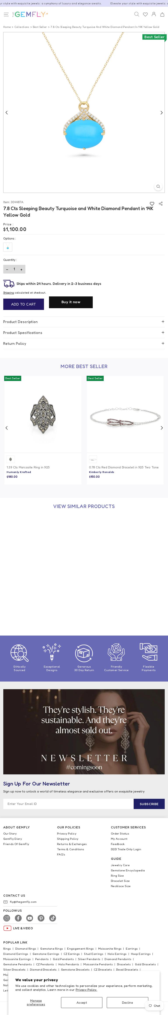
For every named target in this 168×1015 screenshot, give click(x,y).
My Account (119, 838)
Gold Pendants (63, 959)
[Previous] (6, 112)
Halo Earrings (117, 953)
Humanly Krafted (19, 472)
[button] (162, 14)
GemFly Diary (12, 838)
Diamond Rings (25, 948)
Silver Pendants (89, 959)
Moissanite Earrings (17, 959)
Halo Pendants (68, 964)
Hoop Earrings (141, 953)
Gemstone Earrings (46, 953)
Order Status (120, 833)
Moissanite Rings (110, 948)
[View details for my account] (154, 17)
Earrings (132, 948)
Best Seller (40, 27)
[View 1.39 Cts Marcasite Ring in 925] (42, 414)
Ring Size (117, 875)
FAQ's (61, 854)
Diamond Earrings (15, 953)
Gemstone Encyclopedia (128, 870)
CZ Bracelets (103, 969)
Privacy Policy (66, 833)
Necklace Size (121, 886)
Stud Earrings (93, 953)
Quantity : (10, 260)
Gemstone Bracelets (75, 969)
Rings (7, 948)
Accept (82, 1002)
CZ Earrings (72, 953)
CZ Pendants (45, 964)
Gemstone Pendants (17, 964)
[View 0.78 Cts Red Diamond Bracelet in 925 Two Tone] (125, 414)
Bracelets (124, 964)
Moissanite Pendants (98, 964)
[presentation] (6, 427)
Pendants (42, 959)
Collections (21, 27)
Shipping (8, 292)
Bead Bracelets (127, 969)
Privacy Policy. (86, 989)
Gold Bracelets (145, 964)
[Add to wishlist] (151, 203)
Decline (127, 1002)
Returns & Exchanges (72, 844)
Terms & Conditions (70, 849)
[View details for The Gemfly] (27, 14)
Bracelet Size (120, 880)
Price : (8, 224)
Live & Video (23, 928)
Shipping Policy (67, 838)
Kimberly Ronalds (101, 472)
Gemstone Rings (51, 948)
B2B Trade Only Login (126, 849)
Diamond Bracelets (43, 969)
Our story (10, 833)
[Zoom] (158, 186)
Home (7, 27)
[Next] (161, 112)
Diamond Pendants (118, 959)
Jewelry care (120, 865)
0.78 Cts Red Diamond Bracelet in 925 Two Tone (124, 467)
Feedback (118, 844)
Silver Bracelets (14, 969)
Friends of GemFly (16, 844)
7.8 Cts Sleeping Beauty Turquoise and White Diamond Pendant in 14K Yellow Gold (39, 609)
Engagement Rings (80, 948)
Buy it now (70, 302)
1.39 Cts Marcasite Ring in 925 (28, 467)
